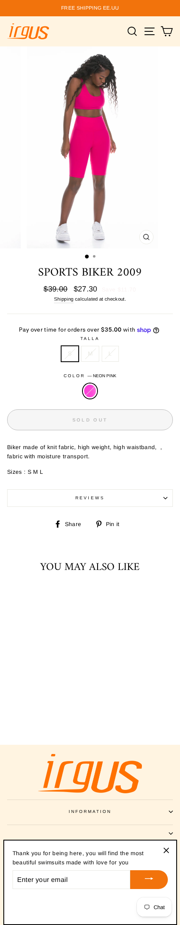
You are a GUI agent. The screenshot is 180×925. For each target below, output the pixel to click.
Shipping (64, 299)
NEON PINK (90, 391)
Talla (90, 338)
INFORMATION (90, 811)
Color (90, 375)
